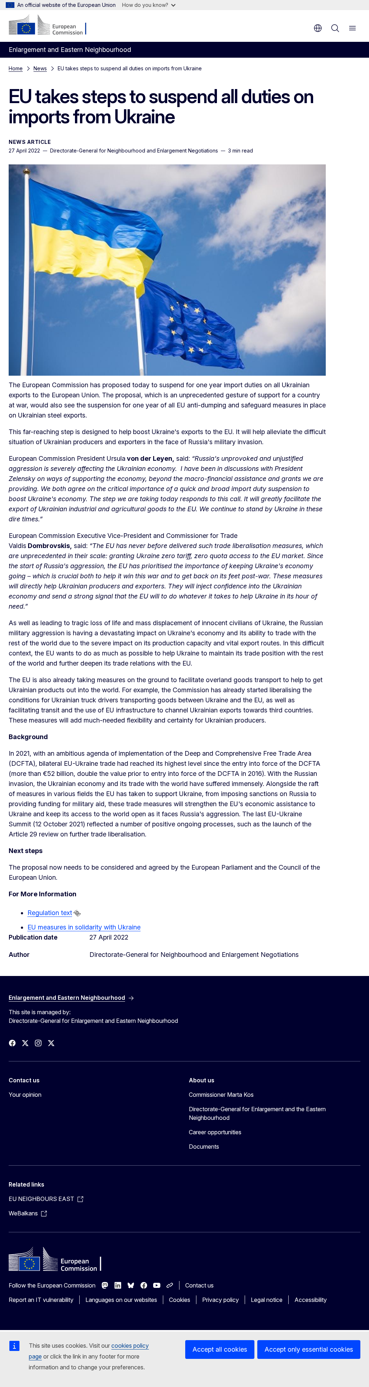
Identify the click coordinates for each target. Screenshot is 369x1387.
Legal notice (267, 1299)
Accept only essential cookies (308, 1349)
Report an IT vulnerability (41, 1299)
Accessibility (310, 1299)
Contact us (199, 1285)
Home (16, 68)
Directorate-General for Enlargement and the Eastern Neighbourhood (257, 1113)
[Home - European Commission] (52, 25)
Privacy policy (220, 1299)
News (40, 68)
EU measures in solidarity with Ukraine (84, 927)
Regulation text (49, 912)
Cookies (179, 1299)
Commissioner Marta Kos (221, 1094)
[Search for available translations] (77, 913)
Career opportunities (215, 1132)
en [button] (318, 28)
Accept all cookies (219, 1349)
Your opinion (25, 1094)
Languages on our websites (121, 1299)
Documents (204, 1146)
